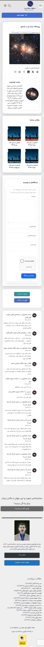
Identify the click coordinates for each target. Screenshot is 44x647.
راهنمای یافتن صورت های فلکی (16, 333)
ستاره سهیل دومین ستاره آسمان (31, 598)
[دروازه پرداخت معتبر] (22, 644)
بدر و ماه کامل (36, 583)
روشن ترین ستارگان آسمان (33, 586)
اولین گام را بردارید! (22, 508)
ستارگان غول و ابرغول (34, 615)
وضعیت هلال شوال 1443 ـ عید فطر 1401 (27, 608)
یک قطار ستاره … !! (35, 588)
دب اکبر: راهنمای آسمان (33, 596)
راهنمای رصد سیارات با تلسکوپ (31, 600)
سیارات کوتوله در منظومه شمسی (30, 603)
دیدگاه (33, 197)
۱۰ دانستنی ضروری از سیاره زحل (31, 605)
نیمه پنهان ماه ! (36, 617)
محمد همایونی (26, 315)
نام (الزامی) (32, 226)
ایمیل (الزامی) (32, 236)
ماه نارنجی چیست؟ (35, 613)
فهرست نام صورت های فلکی (32, 593)
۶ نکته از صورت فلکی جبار (16, 392)
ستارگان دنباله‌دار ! (35, 620)
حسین (29, 392)
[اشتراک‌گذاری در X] (33, 72)
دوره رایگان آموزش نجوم (11, 348)
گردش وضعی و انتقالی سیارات (31, 610)
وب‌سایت (33, 245)
